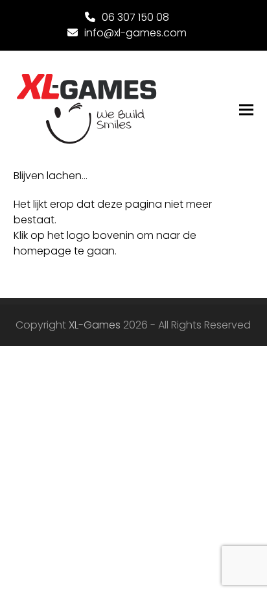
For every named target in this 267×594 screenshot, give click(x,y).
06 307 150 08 (135, 17)
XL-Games (95, 324)
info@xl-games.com (135, 32)
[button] (246, 110)
